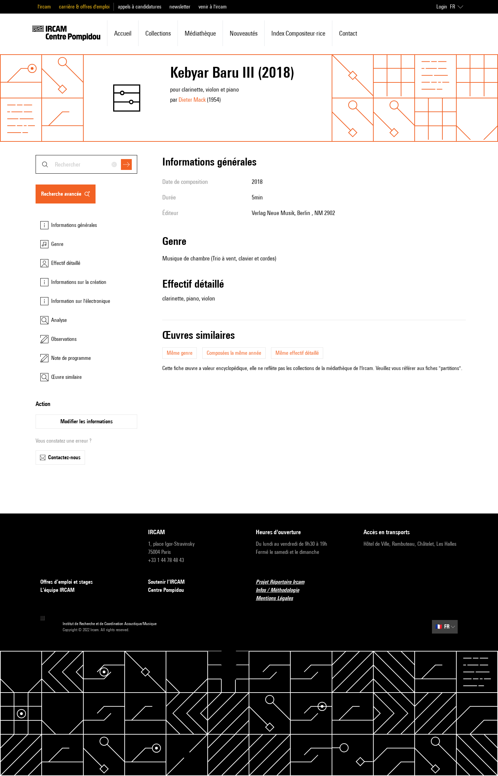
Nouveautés (243, 33)
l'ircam (44, 6)
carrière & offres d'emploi (84, 6)
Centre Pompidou (166, 590)
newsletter (179, 6)
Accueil (122, 33)
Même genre (179, 353)
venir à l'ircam (213, 6)
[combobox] (86, 164)
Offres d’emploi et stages (66, 582)
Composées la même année (234, 353)
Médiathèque (200, 33)
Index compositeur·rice (298, 33)
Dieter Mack (192, 99)
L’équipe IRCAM (57, 590)
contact (348, 33)
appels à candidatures (139, 6)
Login (441, 6)
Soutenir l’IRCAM (166, 582)
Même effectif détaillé (297, 353)
